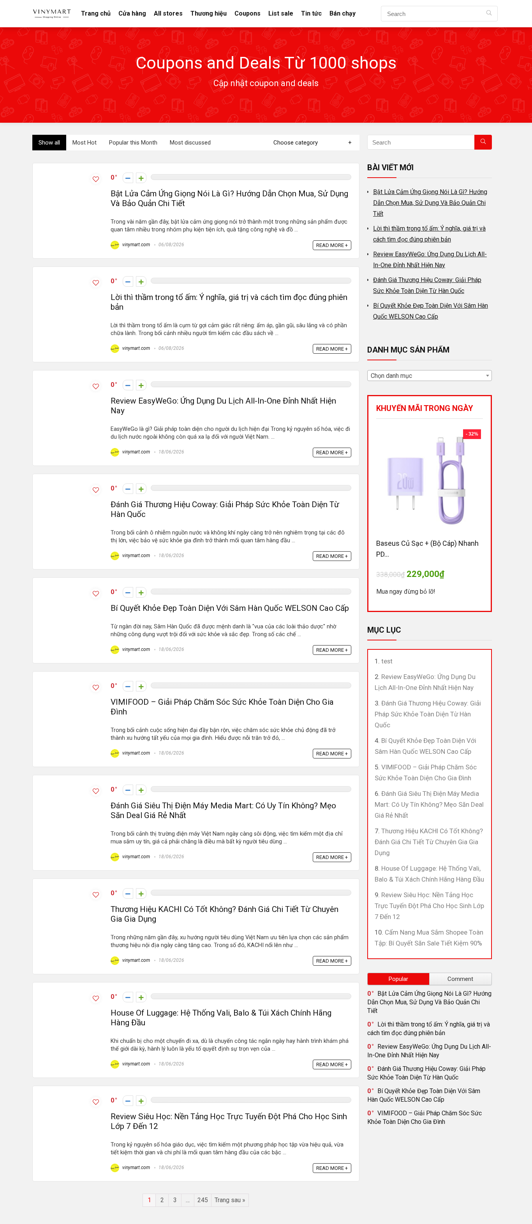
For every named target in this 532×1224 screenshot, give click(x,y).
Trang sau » (230, 1200)
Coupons (247, 13)
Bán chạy (342, 13)
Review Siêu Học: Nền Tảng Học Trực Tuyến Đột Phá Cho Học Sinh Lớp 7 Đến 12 (429, 906)
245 (202, 1200)
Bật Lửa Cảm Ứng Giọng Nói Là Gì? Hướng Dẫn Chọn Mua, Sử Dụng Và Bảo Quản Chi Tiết (430, 202)
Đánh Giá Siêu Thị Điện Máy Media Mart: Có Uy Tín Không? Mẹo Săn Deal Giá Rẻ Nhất (429, 804)
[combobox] (429, 375)
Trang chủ (96, 13)
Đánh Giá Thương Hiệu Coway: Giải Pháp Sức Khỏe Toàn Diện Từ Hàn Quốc (428, 714)
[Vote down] (128, 178)
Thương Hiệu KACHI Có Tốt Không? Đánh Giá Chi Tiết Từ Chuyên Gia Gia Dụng (429, 842)
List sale (280, 13)
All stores (168, 13)
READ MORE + (332, 245)
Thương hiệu (208, 13)
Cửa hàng (132, 13)
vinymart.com (135, 244)
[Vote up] (141, 178)
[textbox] (429, 375)
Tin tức (311, 13)
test (387, 661)
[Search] (489, 13)
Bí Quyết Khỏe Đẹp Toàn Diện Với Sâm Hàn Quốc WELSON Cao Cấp (230, 608)
